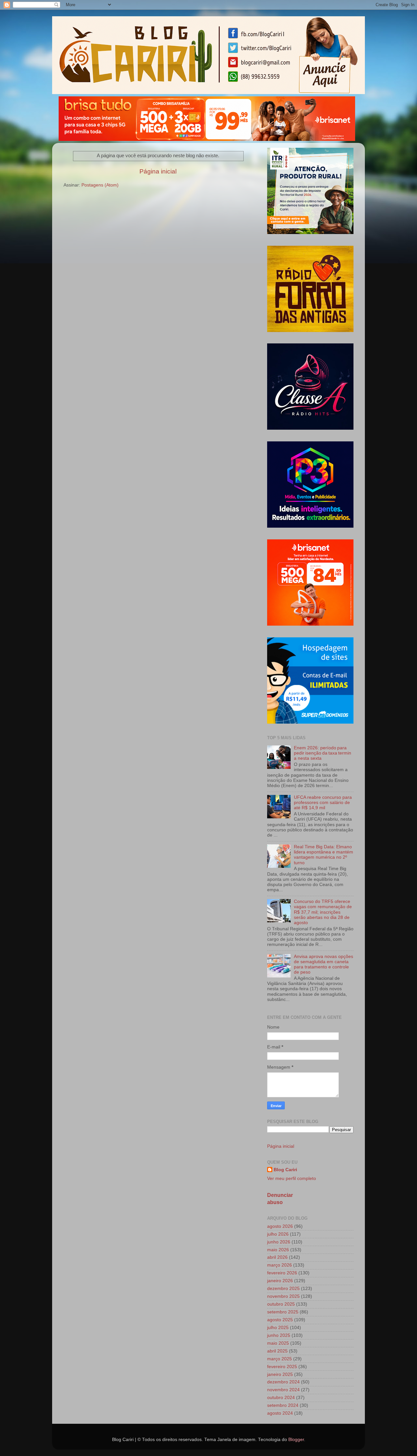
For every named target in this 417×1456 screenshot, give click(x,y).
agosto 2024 (280, 1413)
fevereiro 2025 (282, 1366)
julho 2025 (278, 1327)
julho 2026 (278, 1234)
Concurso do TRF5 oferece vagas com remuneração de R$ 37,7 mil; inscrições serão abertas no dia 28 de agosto (323, 912)
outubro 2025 (281, 1304)
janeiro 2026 (280, 1280)
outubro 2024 (281, 1397)
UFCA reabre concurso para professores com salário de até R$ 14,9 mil (323, 802)
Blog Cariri (285, 1169)
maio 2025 (278, 1343)
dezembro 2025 (283, 1288)
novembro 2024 (283, 1389)
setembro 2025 (282, 1312)
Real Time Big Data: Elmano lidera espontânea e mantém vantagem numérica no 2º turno (323, 854)
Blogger (296, 1439)
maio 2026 (278, 1249)
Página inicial (158, 171)
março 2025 (279, 1358)
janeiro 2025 (280, 1374)
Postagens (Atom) (100, 185)
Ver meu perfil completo (291, 1178)
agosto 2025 (280, 1319)
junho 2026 (278, 1242)
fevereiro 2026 (282, 1272)
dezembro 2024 (283, 1382)
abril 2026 (277, 1257)
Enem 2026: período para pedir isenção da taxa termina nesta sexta (322, 753)
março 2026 (279, 1265)
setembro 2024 (282, 1405)
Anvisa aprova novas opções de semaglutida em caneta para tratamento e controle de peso (323, 964)
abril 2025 (277, 1351)
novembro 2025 (283, 1296)
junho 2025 (278, 1335)
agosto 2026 (280, 1226)
